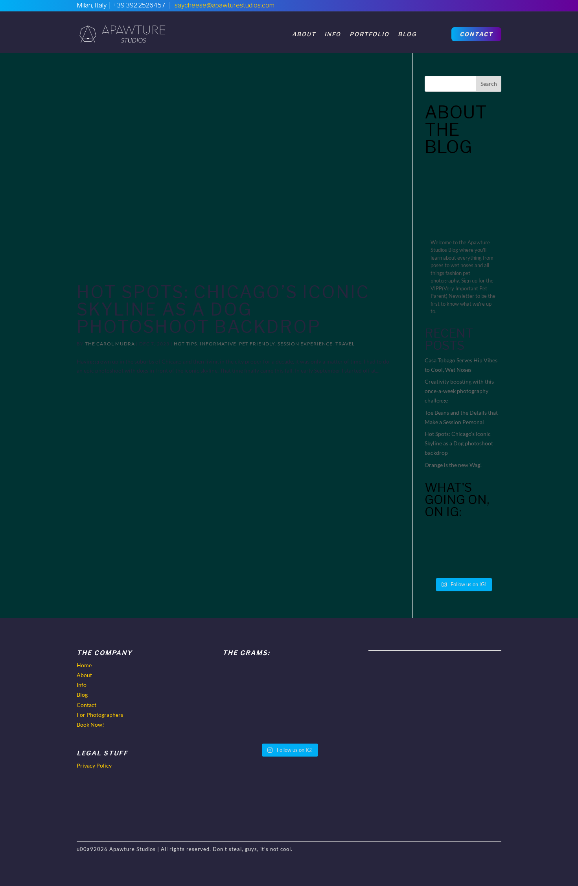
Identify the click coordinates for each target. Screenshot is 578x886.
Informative (218, 344)
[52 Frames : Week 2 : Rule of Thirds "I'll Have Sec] (483, 561)
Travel (345, 344)
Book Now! (90, 724)
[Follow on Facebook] (462, 8)
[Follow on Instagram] (495, 8)
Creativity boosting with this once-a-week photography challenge (459, 391)
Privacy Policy (94, 765)
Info (332, 34)
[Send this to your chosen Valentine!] (443, 537)
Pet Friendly (257, 344)
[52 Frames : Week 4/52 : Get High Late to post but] (483, 537)
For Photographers (100, 714)
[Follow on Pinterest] (478, 8)
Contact (476, 34)
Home (84, 665)
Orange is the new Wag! (453, 464)
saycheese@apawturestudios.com (224, 5)
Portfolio (369, 34)
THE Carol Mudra (110, 344)
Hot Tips (185, 344)
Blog (407, 34)
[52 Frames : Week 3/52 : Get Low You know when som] (443, 561)
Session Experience (305, 344)
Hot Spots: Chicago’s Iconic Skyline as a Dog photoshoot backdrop (223, 309)
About (304, 34)
